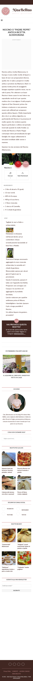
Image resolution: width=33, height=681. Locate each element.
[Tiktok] (23, 664)
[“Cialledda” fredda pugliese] (24, 558)
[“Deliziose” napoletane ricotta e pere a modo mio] (9, 558)
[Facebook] (10, 664)
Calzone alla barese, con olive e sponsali (8, 493)
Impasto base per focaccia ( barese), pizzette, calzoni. (7, 470)
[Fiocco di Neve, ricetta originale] (24, 483)
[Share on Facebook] (15, 344)
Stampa (26, 163)
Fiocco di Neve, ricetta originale (22, 493)
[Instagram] (14, 664)
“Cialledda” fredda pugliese (23, 568)
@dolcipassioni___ (19, 334)
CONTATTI (15, 671)
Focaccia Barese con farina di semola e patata (23, 470)
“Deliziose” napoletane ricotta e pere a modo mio (8, 569)
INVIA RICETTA (16, 673)
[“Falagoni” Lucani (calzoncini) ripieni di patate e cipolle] (24, 535)
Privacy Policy (7, 671)
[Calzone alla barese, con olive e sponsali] (9, 483)
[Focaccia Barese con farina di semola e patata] (24, 459)
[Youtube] (18, 664)
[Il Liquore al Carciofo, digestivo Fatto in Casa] (16, 364)
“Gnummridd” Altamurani (6, 545)
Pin (18, 163)
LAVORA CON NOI (24, 671)
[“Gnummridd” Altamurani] (9, 535)
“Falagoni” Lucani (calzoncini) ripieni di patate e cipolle (23, 546)
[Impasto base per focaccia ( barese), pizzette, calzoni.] (9, 459)
